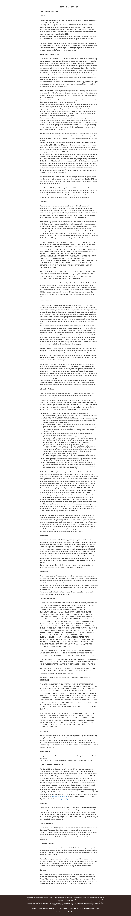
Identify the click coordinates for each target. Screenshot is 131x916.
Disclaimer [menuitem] (34, 908)
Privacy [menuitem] (40, 908)
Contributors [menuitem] (80, 908)
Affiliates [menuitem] (86, 908)
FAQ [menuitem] (75, 908)
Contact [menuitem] (65, 908)
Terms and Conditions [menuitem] (48, 908)
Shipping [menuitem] (70, 908)
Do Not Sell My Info (94, 908)
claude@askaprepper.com (64, 799)
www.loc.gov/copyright (59, 796)
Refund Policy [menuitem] (58, 908)
